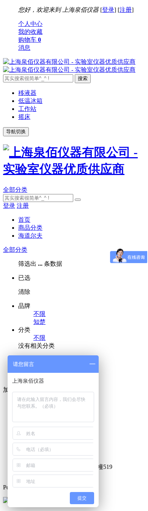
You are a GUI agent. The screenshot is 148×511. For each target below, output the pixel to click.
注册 (126, 9)
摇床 (24, 117)
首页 (24, 219)
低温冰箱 (30, 101)
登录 (108, 9)
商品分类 (30, 227)
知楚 (39, 322)
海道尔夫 (30, 235)
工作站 (27, 109)
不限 (39, 314)
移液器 (27, 93)
